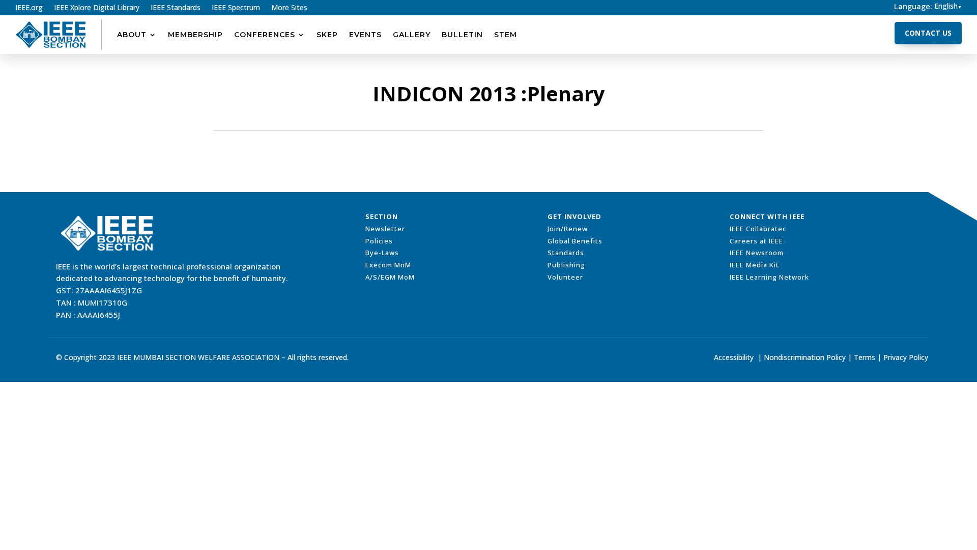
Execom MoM (388, 264)
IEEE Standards (175, 8)
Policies (379, 240)
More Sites (289, 8)
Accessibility (734, 357)
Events (365, 34)
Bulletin (462, 34)
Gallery (411, 34)
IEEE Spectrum (236, 8)
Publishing (566, 264)
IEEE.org (29, 8)
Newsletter (385, 228)
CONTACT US (928, 33)
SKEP (327, 34)
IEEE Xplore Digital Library (96, 8)
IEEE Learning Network (769, 277)
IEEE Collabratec (758, 228)
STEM (505, 34)
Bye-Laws (382, 252)
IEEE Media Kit (754, 264)
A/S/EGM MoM (390, 277)
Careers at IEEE (756, 240)
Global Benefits (575, 240)
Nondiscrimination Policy (805, 357)
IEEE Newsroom (757, 252)
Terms (864, 357)
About (132, 34)
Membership (195, 34)
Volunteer (565, 277)
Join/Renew (568, 228)
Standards (566, 252)
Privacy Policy (905, 357)
